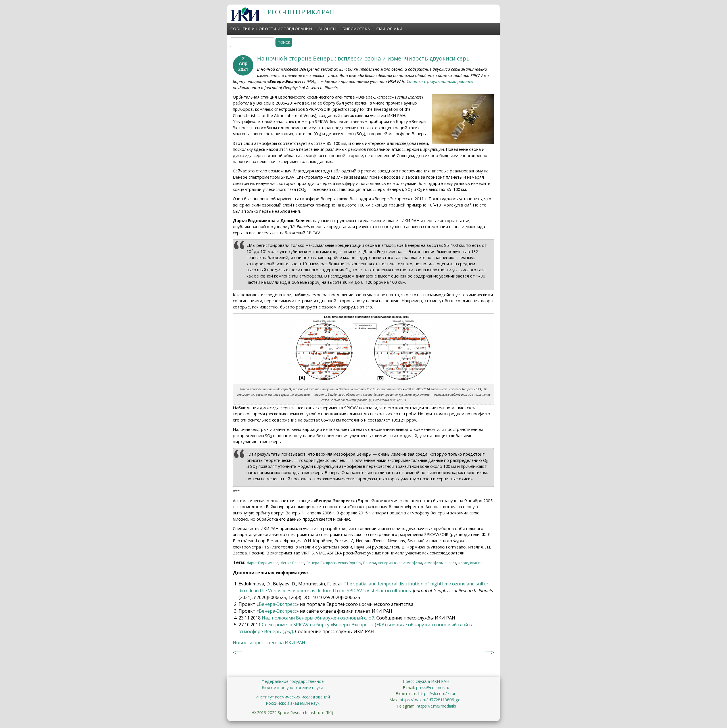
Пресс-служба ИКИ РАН (426, 681)
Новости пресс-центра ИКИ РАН (269, 642)
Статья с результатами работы (440, 81)
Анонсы (327, 28)
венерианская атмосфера (400, 562)
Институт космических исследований (292, 697)
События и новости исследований (271, 28)
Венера (369, 562)
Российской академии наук (292, 703)
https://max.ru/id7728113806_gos (431, 699)
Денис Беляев (292, 562)
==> (489, 652)
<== (237, 652)
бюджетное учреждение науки (292, 687)
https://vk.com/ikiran (437, 693)
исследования (470, 562)
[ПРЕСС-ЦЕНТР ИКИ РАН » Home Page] (245, 19)
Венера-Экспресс (321, 562)
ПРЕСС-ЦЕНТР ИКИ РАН (298, 11)
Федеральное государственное (293, 681)
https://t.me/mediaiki (436, 706)
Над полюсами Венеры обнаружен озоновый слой (318, 618)
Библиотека (356, 28)
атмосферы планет (440, 562)
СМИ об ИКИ (389, 28)
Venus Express (349, 562)
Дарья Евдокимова (262, 562)
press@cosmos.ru (432, 687)
